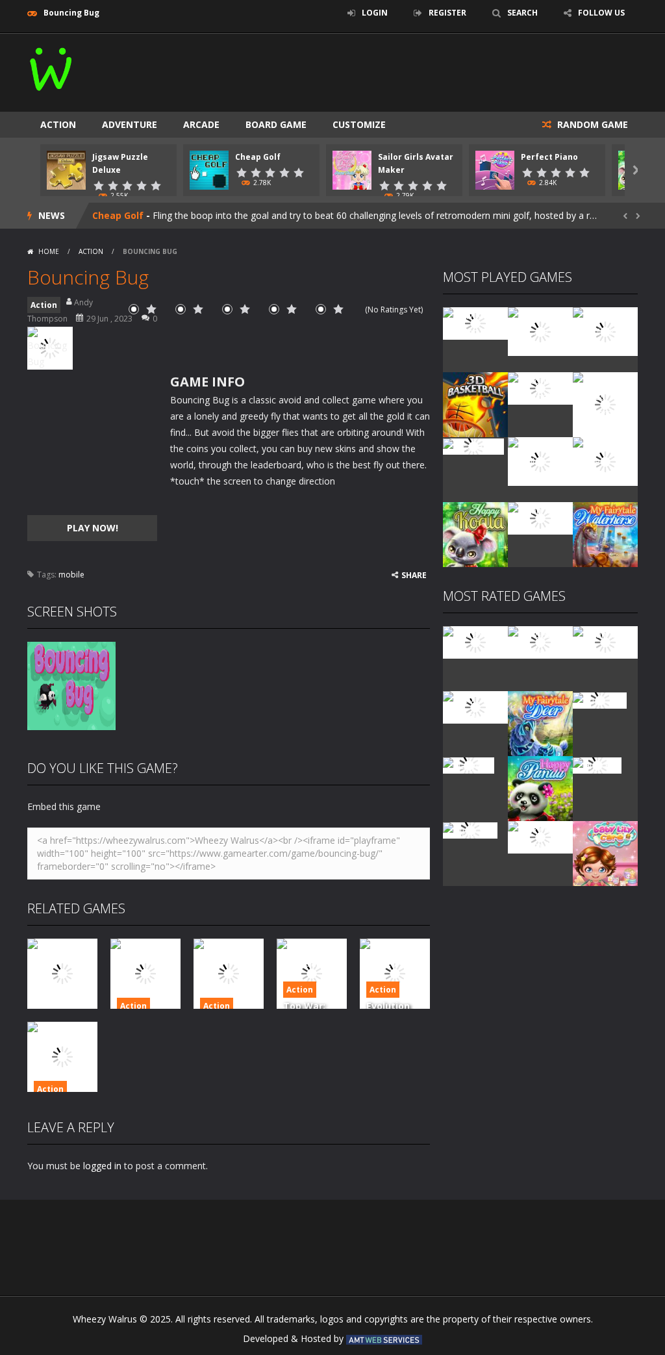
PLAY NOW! (92, 528)
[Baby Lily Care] (605, 852)
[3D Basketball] (475, 404)
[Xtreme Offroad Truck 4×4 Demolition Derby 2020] (605, 404)
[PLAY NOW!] (66, 169)
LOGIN (375, 12)
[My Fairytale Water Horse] (605, 533)
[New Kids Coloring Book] (475, 322)
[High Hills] (597, 764)
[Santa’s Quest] (475, 641)
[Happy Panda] (540, 787)
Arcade (201, 124)
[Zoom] (71, 685)
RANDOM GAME (591, 124)
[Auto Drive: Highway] (475, 706)
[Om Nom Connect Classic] (605, 460)
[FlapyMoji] (468, 764)
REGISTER (447, 12)
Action (58, 124)
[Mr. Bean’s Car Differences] (540, 641)
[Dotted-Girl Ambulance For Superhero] (540, 460)
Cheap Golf (258, 156)
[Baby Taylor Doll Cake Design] (540, 330)
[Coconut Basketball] (540, 387)
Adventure (129, 124)
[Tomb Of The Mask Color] (605, 330)
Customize (359, 124)
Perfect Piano (549, 156)
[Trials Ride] (600, 699)
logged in (102, 1165)
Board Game (276, 124)
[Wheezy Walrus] (51, 66)
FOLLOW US (601, 12)
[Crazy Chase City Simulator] (540, 836)
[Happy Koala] (475, 533)
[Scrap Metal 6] (540, 517)
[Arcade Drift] (473, 445)
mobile (71, 574)
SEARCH (522, 12)
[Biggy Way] (470, 829)
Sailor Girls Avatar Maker (150, 215)
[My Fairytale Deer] (540, 722)
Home (48, 251)
